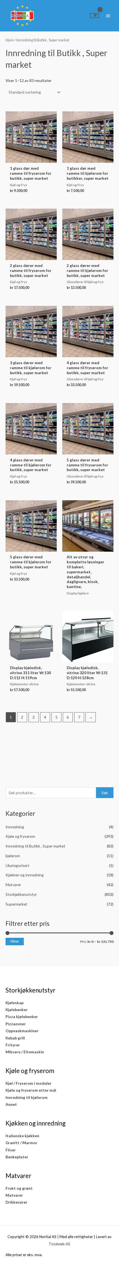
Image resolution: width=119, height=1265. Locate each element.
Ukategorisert (17, 865)
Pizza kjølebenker (22, 1016)
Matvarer (13, 884)
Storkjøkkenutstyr (21, 894)
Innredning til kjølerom (27, 1097)
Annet (11, 1104)
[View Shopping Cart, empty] (94, 15)
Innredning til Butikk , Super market (35, 846)
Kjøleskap (15, 1002)
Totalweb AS (59, 1243)
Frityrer (13, 1044)
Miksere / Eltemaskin (25, 1051)
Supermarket (16, 904)
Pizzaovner (16, 1023)
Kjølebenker (17, 1009)
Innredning (15, 826)
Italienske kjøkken (22, 1135)
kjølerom (13, 855)
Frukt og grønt (19, 1188)
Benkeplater (17, 1156)
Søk (105, 792)
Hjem (10, 40)
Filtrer (15, 941)
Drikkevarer (16, 1202)
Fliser (11, 1150)
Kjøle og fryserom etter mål (31, 1090)
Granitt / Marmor (21, 1142)
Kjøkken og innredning (25, 874)
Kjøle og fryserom (20, 836)
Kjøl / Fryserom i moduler (28, 1083)
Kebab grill (15, 1038)
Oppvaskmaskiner (22, 1030)
